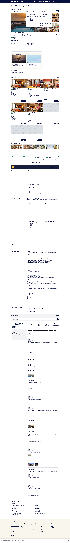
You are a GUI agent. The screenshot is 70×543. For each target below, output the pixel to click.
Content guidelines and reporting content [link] (45, 529)
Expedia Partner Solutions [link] (34, 528)
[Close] (69, 541)
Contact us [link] (22, 527)
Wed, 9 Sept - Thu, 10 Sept (31, 11)
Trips (53, 1)
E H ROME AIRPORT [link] (14, 509)
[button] (29, 18)
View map (29, 185)
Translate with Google (31, 335)
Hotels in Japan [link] (12, 535)
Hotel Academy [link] (14, 512)
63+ (57, 30)
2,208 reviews (13, 327)
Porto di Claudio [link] (14, 511)
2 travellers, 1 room (45, 11)
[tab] (13, 503)
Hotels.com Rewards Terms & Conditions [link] (44, 531)
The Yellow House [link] (37, 511)
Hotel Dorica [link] (14, 508)
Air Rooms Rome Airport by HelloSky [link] (40, 513)
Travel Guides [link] (52, 527)
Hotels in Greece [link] (13, 536)
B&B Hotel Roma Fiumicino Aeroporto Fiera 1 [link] (18, 505)
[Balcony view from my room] (29, 464)
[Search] (58, 319)
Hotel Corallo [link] (14, 510)
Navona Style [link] (36, 505)
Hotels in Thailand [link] (13, 532)
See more (29, 215)
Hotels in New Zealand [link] (13, 527)
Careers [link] (52, 526)
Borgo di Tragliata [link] (37, 508)
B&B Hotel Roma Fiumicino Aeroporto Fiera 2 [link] (18, 507)
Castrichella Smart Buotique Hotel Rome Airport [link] (41, 509)
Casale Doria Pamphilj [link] (15, 514)
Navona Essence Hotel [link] (38, 512)
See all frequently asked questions (32, 311)
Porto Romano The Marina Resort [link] (16, 506)
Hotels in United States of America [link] (15, 526)
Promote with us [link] (33, 529)
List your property (45, 1)
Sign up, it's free (56, 167)
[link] (57, 4)
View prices (23, 123)
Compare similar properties (35, 162)
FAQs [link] (21, 526)
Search (57, 11)
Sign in (58, 1)
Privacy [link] (41, 526)
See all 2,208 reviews (14, 38)
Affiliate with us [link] (33, 525)
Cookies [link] (42, 527)
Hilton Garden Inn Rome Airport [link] (39, 507)
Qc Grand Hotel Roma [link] (38, 510)
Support (50, 1)
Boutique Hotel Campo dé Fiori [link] (16, 513)
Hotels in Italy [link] (12, 531)
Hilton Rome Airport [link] (37, 506)
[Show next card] (58, 152)
